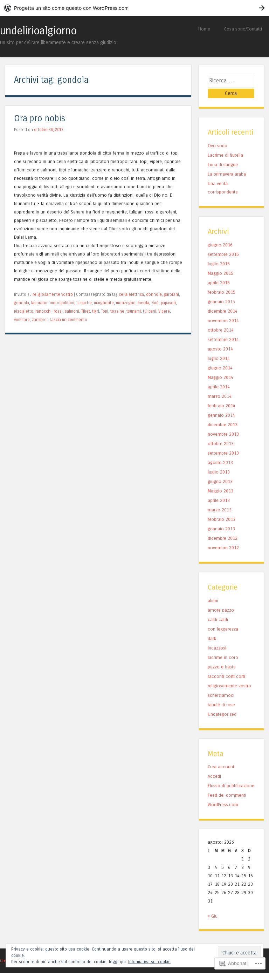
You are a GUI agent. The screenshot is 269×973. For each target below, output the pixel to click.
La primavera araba (227, 174)
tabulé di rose (221, 704)
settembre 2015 (223, 254)
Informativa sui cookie (149, 961)
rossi (58, 311)
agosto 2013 (220, 462)
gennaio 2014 (221, 415)
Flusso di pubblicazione (231, 785)
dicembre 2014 (222, 311)
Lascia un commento (68, 319)
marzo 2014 (220, 396)
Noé (155, 302)
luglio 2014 (219, 358)
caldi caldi (218, 619)
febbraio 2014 (221, 405)
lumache (84, 302)
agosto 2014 (220, 349)
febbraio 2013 (221, 519)
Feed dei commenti (227, 795)
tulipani (149, 311)
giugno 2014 (220, 367)
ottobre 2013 (221, 443)
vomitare (22, 319)
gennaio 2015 (221, 301)
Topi (104, 311)
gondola (21, 302)
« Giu (213, 916)
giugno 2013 (220, 481)
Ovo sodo (217, 145)
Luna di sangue (223, 164)
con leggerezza (223, 629)
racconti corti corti (226, 676)
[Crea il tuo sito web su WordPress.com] (134, 8)
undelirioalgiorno (38, 31)
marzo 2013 (220, 509)
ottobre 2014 (221, 330)
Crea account (221, 766)
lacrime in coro (223, 657)
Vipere (164, 311)
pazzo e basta (222, 666)
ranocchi (43, 311)
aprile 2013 (219, 500)
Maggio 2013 (220, 491)
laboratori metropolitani (52, 302)
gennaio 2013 (221, 528)
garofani (171, 294)
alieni (213, 600)
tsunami (133, 311)
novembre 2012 (223, 547)
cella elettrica (131, 294)
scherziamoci (221, 695)
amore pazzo (221, 610)
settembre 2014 (223, 339)
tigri (95, 311)
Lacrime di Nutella (225, 155)
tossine (117, 311)
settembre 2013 (223, 453)
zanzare (39, 319)
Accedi (214, 776)
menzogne (126, 302)
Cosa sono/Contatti (243, 29)
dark (212, 638)
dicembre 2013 (222, 424)
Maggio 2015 (220, 273)
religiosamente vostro (53, 294)
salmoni (72, 311)
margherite (104, 302)
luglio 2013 (219, 472)
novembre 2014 (223, 320)
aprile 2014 (219, 386)
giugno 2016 (220, 244)
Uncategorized (222, 714)
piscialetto (23, 311)
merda (143, 302)
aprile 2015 (219, 282)
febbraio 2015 (221, 292)
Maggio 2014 (220, 377)
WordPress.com (223, 804)
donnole (154, 294)
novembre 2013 (223, 434)
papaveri (168, 302)
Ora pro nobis (39, 119)
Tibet (85, 311)
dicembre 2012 (222, 538)
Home (204, 29)
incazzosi (217, 648)
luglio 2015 (219, 263)
